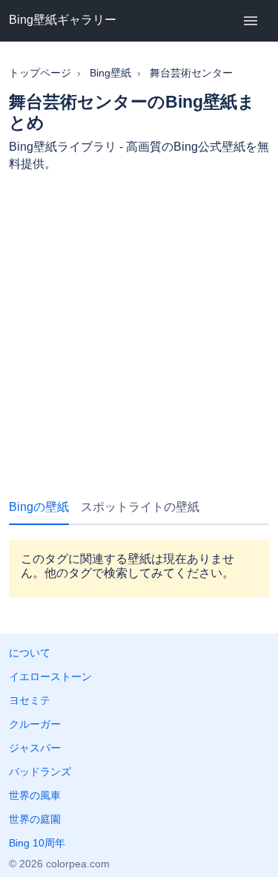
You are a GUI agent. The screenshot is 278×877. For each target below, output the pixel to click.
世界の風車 (35, 795)
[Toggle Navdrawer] (250, 20)
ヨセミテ (29, 700)
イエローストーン (50, 676)
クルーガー (35, 724)
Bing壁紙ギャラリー (62, 19)
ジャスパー (35, 748)
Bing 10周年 (37, 843)
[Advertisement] (139, 328)
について (29, 653)
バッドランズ (40, 771)
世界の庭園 (35, 819)
